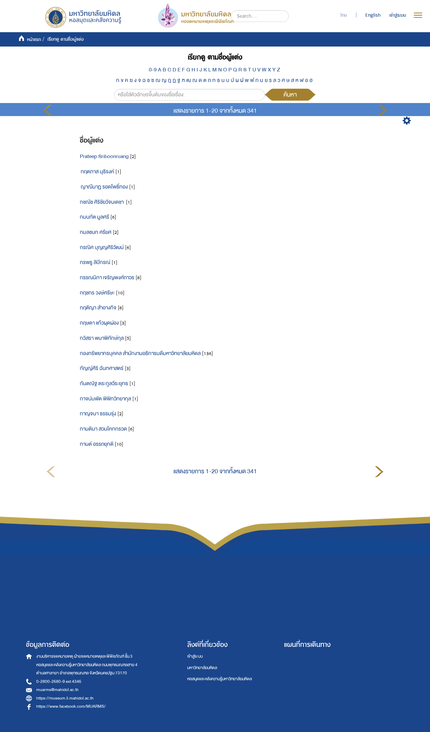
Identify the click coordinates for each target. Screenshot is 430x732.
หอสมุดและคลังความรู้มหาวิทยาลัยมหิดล (219, 679)
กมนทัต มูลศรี (94, 217)
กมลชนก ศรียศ (95, 232)
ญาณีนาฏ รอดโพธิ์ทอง (104, 186)
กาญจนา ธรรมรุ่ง (98, 413)
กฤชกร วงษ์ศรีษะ (97, 292)
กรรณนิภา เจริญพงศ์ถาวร (107, 277)
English (373, 15)
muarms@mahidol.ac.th (57, 689)
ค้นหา (290, 94)
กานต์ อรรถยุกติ (96, 444)
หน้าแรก (34, 39)
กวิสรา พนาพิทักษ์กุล (102, 338)
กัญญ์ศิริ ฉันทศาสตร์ (101, 368)
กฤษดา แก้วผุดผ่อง (99, 323)
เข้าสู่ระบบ (195, 656)
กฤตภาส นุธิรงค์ (97, 171)
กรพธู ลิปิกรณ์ (95, 262)
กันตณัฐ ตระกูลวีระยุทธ (104, 383)
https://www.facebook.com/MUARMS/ (71, 706)
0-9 (152, 69)
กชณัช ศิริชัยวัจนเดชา (102, 202)
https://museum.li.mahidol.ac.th (65, 698)
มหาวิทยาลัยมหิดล (202, 667)
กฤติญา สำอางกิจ (98, 307)
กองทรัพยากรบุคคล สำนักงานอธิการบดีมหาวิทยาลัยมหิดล (140, 353)
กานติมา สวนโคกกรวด (103, 428)
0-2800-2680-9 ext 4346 (58, 681)
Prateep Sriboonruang (104, 156)
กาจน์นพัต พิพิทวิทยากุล (105, 398)
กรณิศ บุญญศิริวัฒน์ (102, 247)
